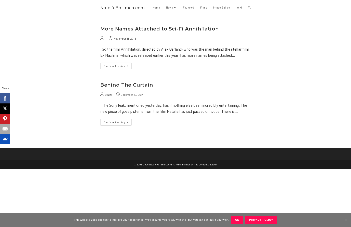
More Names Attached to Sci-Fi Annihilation (159, 29)
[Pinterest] (5, 119)
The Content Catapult (205, 164)
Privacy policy (261, 219)
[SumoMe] (5, 139)
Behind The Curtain (126, 85)
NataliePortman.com (122, 7)
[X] (5, 108)
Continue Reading (118, 66)
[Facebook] (5, 98)
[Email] (5, 129)
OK (237, 219)
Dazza (108, 94)
